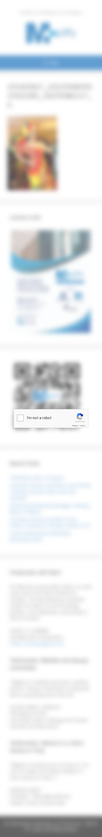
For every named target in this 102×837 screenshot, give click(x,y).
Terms (82, 426)
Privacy (75, 426)
